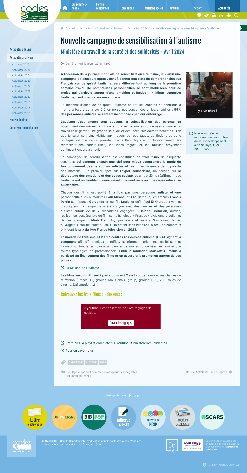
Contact (46, 444)
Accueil (71, 28)
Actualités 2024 (137, 28)
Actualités (85, 28)
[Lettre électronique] (206, 15)
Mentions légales (80, 444)
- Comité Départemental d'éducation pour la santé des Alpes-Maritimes (93, 441)
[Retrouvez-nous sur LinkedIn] (221, 15)
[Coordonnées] (199, 15)
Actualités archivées (110, 28)
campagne (76, 362)
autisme (91, 362)
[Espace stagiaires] (214, 15)
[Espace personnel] (228, 15)
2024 (103, 362)
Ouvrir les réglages (121, 323)
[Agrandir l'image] (209, 94)
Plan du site (61, 444)
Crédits (97, 444)
